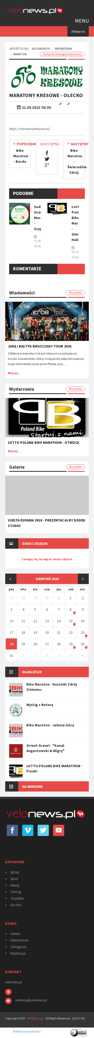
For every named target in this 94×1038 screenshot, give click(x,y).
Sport (14, 879)
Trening (15, 892)
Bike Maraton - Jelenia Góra (50, 725)
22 (71, 632)
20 (47, 632)
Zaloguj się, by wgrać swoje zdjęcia (47, 559)
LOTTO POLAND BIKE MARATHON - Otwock (43, 442)
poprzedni (26, 144)
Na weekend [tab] (32, 786)
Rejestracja (18, 953)
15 (71, 621)
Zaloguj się (18, 947)
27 (11, 598)
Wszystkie (75, 292)
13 (47, 621)
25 (23, 644)
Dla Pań (15, 905)
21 (59, 632)
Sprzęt (14, 872)
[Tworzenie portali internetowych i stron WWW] (79, 1031)
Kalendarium (19, 940)
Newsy (14, 885)
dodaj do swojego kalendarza (62, 54)
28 (23, 598)
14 (59, 621)
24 (11, 644)
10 (11, 621)
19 (35, 632)
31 (59, 598)
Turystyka (17, 898)
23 (82, 632)
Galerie (15, 934)
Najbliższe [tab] (32, 672)
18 (23, 632)
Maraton (20, 54)
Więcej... (14, 373)
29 (35, 598)
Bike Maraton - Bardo (20, 156)
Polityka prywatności (27, 1031)
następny (80, 144)
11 (23, 621)
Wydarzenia (63, 49)
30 (47, 598)
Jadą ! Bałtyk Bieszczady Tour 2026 (39, 346)
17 (11, 632)
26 (35, 644)
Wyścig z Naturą (39, 704)
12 (35, 621)
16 (82, 621)
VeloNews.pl (41, 49)
